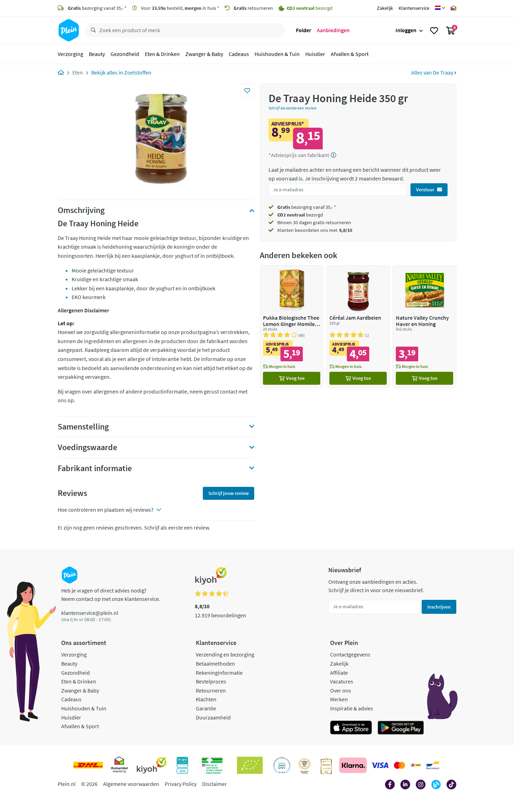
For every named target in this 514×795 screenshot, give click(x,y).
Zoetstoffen (137, 72)
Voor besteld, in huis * (179, 8)
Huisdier (315, 53)
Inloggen (405, 30)
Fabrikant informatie (95, 468)
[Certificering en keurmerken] (249, 765)
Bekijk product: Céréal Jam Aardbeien (358, 326)
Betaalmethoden (215, 663)
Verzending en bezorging (225, 654)
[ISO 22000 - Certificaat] (282, 765)
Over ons (340, 690)
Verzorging (70, 53)
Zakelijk (385, 8)
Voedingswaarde (87, 447)
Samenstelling (83, 426)
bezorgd (300, 215)
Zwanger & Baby (204, 53)
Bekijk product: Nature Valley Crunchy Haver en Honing (424, 326)
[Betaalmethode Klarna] (353, 765)
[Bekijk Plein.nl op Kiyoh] (152, 765)
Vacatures (341, 681)
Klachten (206, 699)
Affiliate (339, 672)
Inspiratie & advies (351, 708)
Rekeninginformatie (219, 672)
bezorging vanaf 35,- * (97, 8)
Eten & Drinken (162, 53)
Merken (339, 699)
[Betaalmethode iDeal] (416, 765)
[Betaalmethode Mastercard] (399, 765)
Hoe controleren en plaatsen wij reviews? (106, 509)
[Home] (61, 72)
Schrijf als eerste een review (293, 108)
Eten (77, 72)
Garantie (206, 708)
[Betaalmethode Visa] (379, 765)
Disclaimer (214, 783)
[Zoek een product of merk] (92, 30)
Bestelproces (211, 681)
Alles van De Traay (432, 72)
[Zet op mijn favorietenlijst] (247, 91)
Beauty (97, 53)
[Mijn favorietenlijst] (434, 30)
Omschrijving (81, 210)
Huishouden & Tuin (277, 53)
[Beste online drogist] (304, 765)
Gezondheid (124, 53)
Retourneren (211, 690)
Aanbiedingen (333, 30)
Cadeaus (239, 53)
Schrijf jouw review (228, 493)
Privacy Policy (181, 783)
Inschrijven (439, 607)
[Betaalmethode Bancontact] (433, 765)
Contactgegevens (350, 654)
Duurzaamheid (213, 717)
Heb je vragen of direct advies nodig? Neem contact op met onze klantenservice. (110, 594)
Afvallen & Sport (350, 53)
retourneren (253, 8)
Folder (303, 30)
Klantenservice (414, 8)
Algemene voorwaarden (131, 783)
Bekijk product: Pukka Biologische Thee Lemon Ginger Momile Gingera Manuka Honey (291, 326)
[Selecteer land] (440, 8)
